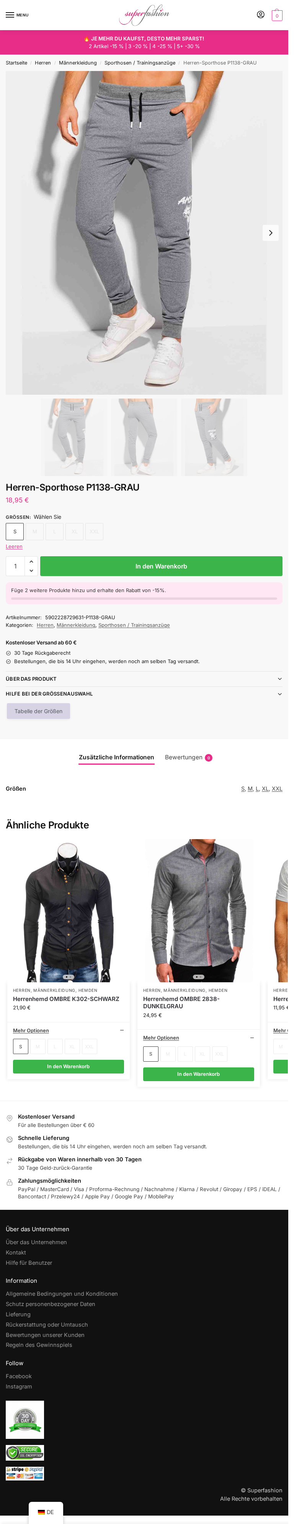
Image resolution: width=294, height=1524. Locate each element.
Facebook (19, 1376)
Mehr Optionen (31, 1030)
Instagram (19, 1386)
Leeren (14, 546)
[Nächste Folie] (271, 233)
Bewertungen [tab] (187, 757)
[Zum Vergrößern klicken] (144, 232)
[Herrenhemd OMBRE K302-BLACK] (68, 910)
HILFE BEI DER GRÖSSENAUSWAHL (49, 694)
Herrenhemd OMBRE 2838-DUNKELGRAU (181, 1002)
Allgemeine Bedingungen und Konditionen (62, 1293)
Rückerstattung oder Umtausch (47, 1324)
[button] (276, 15)
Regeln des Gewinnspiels (39, 1345)
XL (265, 788)
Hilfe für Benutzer (29, 1262)
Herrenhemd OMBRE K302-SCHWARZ (66, 999)
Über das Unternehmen (36, 1242)
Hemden (88, 990)
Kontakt (16, 1252)
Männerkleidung (78, 63)
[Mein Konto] (260, 15)
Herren (43, 63)
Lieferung (18, 1314)
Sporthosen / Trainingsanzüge (140, 63)
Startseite (16, 63)
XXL (277, 788)
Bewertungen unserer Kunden (45, 1335)
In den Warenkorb (161, 566)
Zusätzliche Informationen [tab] (116, 757)
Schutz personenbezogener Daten (50, 1304)
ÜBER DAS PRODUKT (31, 679)
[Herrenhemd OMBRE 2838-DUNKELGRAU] (198, 910)
